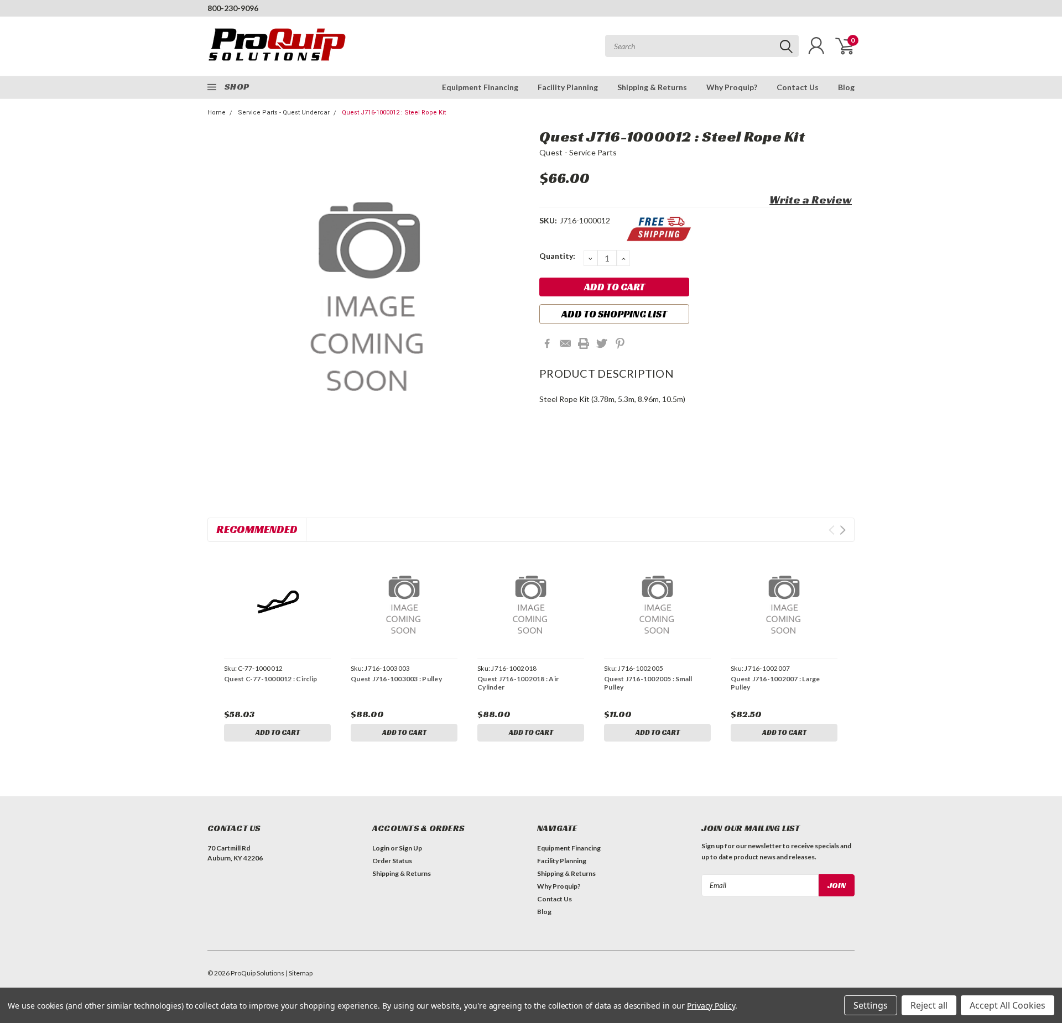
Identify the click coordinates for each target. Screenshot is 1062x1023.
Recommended (257, 529)
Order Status (392, 861)
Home (216, 112)
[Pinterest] (620, 343)
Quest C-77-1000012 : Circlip (270, 679)
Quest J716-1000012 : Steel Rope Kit (394, 112)
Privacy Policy (711, 1005)
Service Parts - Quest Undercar (284, 112)
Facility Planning (568, 87)
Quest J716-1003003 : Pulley (396, 679)
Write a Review (810, 199)
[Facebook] (547, 343)
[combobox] (702, 46)
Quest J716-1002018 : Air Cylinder (518, 683)
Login (380, 848)
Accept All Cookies (1007, 1005)
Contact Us (798, 87)
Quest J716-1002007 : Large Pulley (775, 683)
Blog (846, 87)
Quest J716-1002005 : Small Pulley (648, 683)
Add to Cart (278, 732)
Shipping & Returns (652, 87)
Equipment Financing (480, 87)
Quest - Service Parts (578, 152)
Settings (870, 1005)
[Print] (583, 343)
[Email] (565, 343)
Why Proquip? (731, 87)
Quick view (277, 602)
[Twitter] (601, 343)
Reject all (929, 1005)
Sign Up (410, 848)
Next (842, 530)
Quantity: (557, 255)
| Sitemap (299, 973)
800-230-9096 (232, 8)
